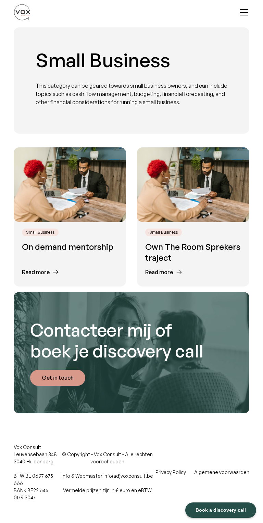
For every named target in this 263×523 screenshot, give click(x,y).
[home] (22, 12)
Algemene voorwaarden (221, 472)
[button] (242, 12)
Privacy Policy (170, 472)
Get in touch (58, 377)
